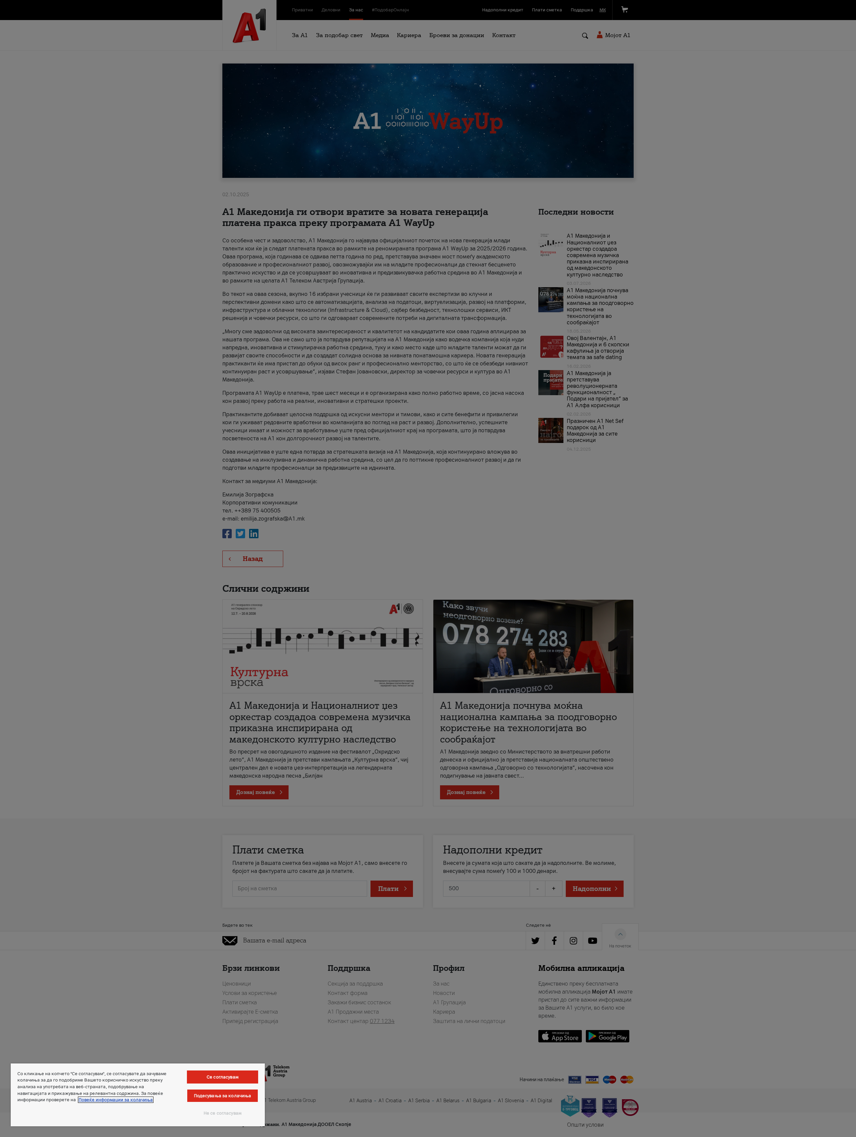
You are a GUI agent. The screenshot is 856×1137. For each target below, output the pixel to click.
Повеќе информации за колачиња (116, 1099)
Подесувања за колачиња (222, 1095)
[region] (138, 1094)
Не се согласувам (222, 1113)
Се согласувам (222, 1076)
